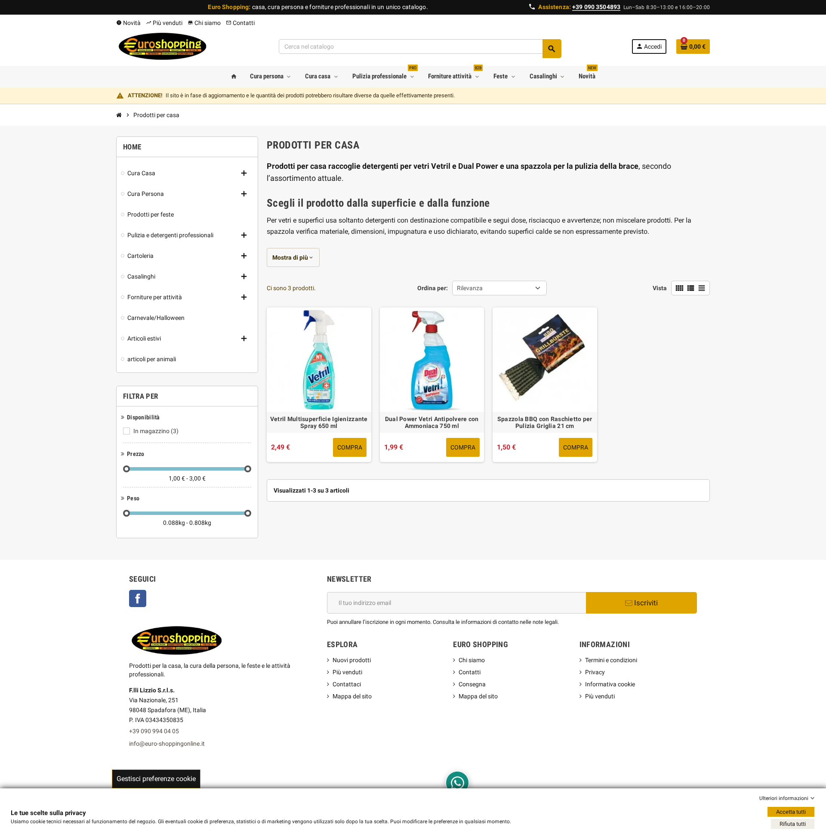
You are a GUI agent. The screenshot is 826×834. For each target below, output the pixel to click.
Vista (660, 288)
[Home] (119, 115)
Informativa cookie (610, 684)
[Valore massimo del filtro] (247, 468)
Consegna (472, 684)
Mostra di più (293, 257)
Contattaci (347, 684)
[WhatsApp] (457, 783)
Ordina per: (432, 288)
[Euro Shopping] (162, 46)
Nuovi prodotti (352, 660)
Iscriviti (645, 602)
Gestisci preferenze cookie (156, 779)
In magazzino (156, 431)
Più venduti (164, 22)
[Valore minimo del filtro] (126, 468)
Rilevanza (471, 287)
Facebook (142, 599)
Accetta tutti (791, 812)
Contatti (240, 22)
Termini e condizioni (611, 660)
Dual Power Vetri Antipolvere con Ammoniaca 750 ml (432, 422)
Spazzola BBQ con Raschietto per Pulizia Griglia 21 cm (544, 422)
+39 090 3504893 (596, 6)
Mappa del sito (352, 696)
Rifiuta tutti (793, 824)
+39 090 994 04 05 (154, 731)
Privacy (595, 672)
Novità (128, 22)
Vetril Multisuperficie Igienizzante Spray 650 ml (319, 422)
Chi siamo (204, 22)
